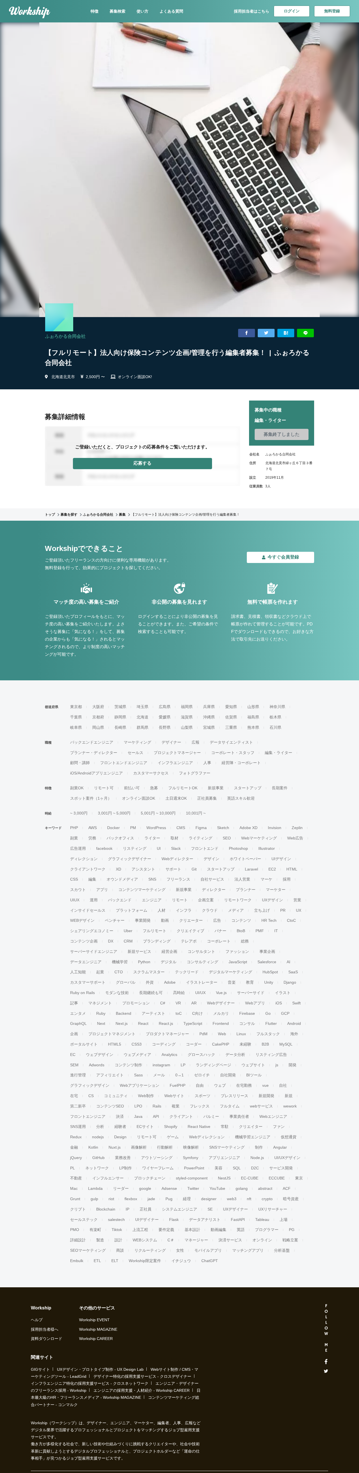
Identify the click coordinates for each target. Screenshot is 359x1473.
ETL (97, 1260)
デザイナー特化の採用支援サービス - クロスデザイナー (142, 1376)
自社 (283, 1085)
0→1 (179, 1075)
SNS (152, 879)
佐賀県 (231, 717)
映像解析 (191, 1147)
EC (72, 1054)
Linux (241, 1034)
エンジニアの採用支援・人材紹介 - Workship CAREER (141, 1390)
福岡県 (187, 706)
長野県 (165, 727)
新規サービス (139, 951)
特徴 (94, 11)
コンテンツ (241, 920)
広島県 (165, 706)
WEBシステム (145, 1240)
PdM (203, 1034)
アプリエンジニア (224, 1157)
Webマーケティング (259, 838)
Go (268, 1013)
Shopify (170, 1126)
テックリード (187, 972)
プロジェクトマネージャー (177, 752)
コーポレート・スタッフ (232, 752)
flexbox (131, 1199)
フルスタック (268, 1034)
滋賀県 (187, 717)
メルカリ (221, 1013)
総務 (245, 941)
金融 (74, 1147)
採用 (287, 879)
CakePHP (220, 1044)
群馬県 (142, 727)
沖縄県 (209, 717)
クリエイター (251, 1126)
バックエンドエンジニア (91, 742)
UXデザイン (272, 900)
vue (265, 1085)
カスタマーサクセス (151, 773)
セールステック (84, 1219)
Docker (113, 827)
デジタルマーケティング (230, 972)
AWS (92, 827)
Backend (123, 1013)
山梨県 (187, 727)
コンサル (247, 1023)
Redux (76, 1137)
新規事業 (216, 788)
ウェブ (220, 1085)
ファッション (237, 951)
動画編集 (218, 1229)
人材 (161, 910)
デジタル (168, 962)
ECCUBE (277, 1178)
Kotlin (93, 1147)
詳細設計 (78, 1240)
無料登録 (332, 11)
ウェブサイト (253, 1065)
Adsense (169, 1188)
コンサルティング (202, 962)
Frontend (221, 1023)
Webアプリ (255, 1003)
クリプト (78, 1209)
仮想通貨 (288, 1137)
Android (294, 1023)
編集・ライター (278, 752)
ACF (287, 1188)
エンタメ (78, 1013)
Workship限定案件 (145, 1260)
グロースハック (201, 1054)
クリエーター (191, 920)
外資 (150, 982)
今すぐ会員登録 (283, 557)
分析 (100, 1126)
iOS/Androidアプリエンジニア (96, 773)
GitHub (98, 1157)
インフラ (184, 910)
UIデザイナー (147, 1219)
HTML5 (114, 1044)
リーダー (121, 1188)
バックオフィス (120, 838)
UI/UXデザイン (287, 1157)
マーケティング (137, 742)
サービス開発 (281, 1168)
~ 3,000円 (79, 813)
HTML (291, 869)
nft (249, 1199)
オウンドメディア (122, 879)
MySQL (286, 1044)
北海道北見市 (63, 376)
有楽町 (95, 1229)
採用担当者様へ (44, 1329)
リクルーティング (150, 1250)
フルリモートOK (182, 788)
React (143, 1023)
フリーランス (178, 879)
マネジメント (100, 1003)
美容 (218, 1168)
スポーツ (202, 1095)
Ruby (100, 1013)
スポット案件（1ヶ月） (91, 798)
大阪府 (98, 706)
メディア (236, 910)
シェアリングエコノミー (91, 931)
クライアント (181, 1116)
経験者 (120, 1126)
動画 (165, 920)
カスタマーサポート (87, 982)
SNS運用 (78, 1126)
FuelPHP (177, 1085)
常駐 (225, 1126)
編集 (92, 879)
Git (194, 869)
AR (194, 1003)
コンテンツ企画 (84, 941)
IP (127, 1209)
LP (183, 1065)
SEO (227, 838)
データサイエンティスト (231, 742)
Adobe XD (248, 827)
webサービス (261, 1106)
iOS (278, 1003)
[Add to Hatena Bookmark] (285, 333)
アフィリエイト (110, 1075)
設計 (118, 1240)
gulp (94, 1199)
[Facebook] (326, 1362)
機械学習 (120, 962)
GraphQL (78, 1023)
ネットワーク (97, 1168)
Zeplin (297, 827)
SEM (74, 1065)
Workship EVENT (94, 1320)
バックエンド (120, 900)
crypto (267, 1199)
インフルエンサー (108, 1178)
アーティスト (153, 1013)
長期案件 (279, 788)
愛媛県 (165, 717)
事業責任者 (239, 1116)
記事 (74, 1003)
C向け (197, 1013)
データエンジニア (86, 962)
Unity (268, 982)
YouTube (217, 1188)
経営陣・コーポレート (241, 762)
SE (210, 1209)
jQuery (76, 1157)
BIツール (254, 1075)
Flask (174, 1219)
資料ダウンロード (46, 1338)
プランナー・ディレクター (93, 752)
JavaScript (238, 962)
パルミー (211, 1116)
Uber (128, 931)
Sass (138, 1075)
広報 (195, 742)
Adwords (96, 1065)
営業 (297, 900)
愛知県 (231, 706)
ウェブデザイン (99, 1054)
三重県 (231, 727)
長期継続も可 (151, 992)
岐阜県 (76, 727)
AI (288, 962)
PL (72, 1168)
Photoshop (238, 848)
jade (151, 1199)
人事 (207, 762)
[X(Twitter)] (326, 1371)
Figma (201, 827)
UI (159, 848)
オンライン (262, 1240)
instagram (161, 1065)
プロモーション (136, 1003)
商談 (120, 1250)
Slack (176, 848)
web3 (231, 1199)
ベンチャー (115, 920)
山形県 (253, 706)
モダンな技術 (117, 992)
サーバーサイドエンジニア (93, 951)
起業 (100, 972)
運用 (94, 900)
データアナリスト (204, 1219)
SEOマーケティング (88, 1250)
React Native (199, 1126)
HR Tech (269, 920)
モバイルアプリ (208, 1250)
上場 (283, 1219)
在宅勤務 (244, 1085)
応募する (142, 463)
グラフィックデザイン (89, 1085)
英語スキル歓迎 (241, 798)
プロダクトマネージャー (167, 1034)
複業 (176, 1106)
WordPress (156, 827)
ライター (152, 838)
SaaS (293, 972)
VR (178, 1003)
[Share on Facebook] (246, 333)
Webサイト (174, 1095)
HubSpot (270, 972)
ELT (114, 1260)
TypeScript (192, 1023)
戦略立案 (290, 1240)
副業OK (77, 788)
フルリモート (154, 931)
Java (138, 1116)
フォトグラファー (194, 773)
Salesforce (266, 962)
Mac (74, 1188)
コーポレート (219, 941)
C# (162, 1003)
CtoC (291, 920)
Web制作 (146, 1095)
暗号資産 (291, 1199)
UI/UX (200, 992)
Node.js (257, 1157)
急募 (154, 788)
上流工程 (140, 1229)
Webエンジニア (273, 1116)
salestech (116, 1219)
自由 (200, 1085)
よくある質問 (171, 11)
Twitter (193, 1188)
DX (110, 941)
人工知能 (78, 972)
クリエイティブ (190, 931)
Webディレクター (177, 859)
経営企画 (169, 951)
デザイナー (171, 742)
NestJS (224, 1178)
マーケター (276, 889)
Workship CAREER (96, 1338)
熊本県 (253, 727)
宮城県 (209, 727)
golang (242, 1188)
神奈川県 (277, 706)
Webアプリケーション (139, 1085)
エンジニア (152, 900)
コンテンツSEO (110, 1106)
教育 (250, 982)
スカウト (78, 889)
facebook (104, 848)
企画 (74, 1034)
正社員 (145, 1209)
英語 (241, 1229)
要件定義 (166, 1229)
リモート (180, 900)
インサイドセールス (87, 910)
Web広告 (295, 838)
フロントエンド (204, 848)
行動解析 (165, 1147)
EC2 (272, 869)
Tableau (262, 1219)
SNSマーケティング (227, 1147)
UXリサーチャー (272, 1209)
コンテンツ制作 (128, 1065)
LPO (138, 1106)
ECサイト (145, 1126)
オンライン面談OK (138, 798)
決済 (120, 1116)
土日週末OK (176, 798)
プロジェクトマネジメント (111, 1034)
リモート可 (104, 788)
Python (144, 962)
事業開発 (143, 920)
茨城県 (120, 706)
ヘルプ (37, 1320)
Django (290, 982)
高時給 (179, 992)
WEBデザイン (82, 920)
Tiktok (117, 1229)
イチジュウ (181, 1260)
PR (283, 910)
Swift (296, 1003)
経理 (187, 1199)
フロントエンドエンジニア (123, 762)
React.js (166, 1023)
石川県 (275, 727)
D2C (255, 1168)
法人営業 (242, 879)
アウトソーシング (156, 1157)
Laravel (251, 869)
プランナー (246, 889)
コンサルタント (201, 951)
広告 (217, 920)
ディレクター (213, 889)
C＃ (170, 1240)
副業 (74, 838)
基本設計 (192, 1229)
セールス (135, 752)
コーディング (164, 1044)
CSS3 (137, 1044)
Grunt (75, 1199)
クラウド (210, 910)
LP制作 (125, 1168)
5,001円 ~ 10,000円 (158, 813)
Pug (168, 1199)
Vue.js (221, 992)
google (145, 1188)
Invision (274, 827)
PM (133, 827)
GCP (285, 1013)
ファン (279, 1126)
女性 (180, 1250)
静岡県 (120, 717)
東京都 (76, 706)
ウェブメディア (137, 1054)
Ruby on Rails (82, 992)
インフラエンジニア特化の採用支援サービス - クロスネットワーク (89, 1383)
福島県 (253, 717)
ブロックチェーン (149, 1178)
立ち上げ (262, 910)
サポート (173, 869)
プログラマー (267, 1229)
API (156, 1116)
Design (120, 1137)
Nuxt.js (115, 1147)
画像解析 (139, 1147)
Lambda (95, 1188)
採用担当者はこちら (251, 11)
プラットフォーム (131, 910)
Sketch (223, 827)
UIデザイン (281, 859)
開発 (292, 1065)
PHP (74, 827)
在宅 (74, 1095)
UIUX (74, 900)
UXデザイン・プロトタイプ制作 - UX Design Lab (100, 1369)
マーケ (266, 879)
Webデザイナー (221, 1003)
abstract (265, 1188)
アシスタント (143, 869)
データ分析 (235, 1054)
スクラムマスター (149, 972)
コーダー (194, 1044)
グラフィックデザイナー (129, 859)
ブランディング (157, 941)
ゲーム (173, 1137)
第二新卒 (78, 1106)
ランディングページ (213, 1065)
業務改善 (123, 1157)
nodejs (98, 1137)
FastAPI (238, 1219)
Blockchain (105, 1209)
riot (111, 1199)
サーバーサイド (250, 992)
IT (276, 931)
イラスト (283, 992)
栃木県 (275, 717)
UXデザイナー (235, 1209)
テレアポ (189, 941)
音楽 (232, 982)
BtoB (241, 931)
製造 (100, 1240)
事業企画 (267, 951)
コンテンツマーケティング (141, 889)
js (276, 1065)
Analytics (169, 1054)
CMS (180, 827)
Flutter (271, 1023)
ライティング (200, 838)
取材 (174, 838)
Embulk (76, 1260)
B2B (265, 1044)
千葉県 (76, 717)
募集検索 (117, 11)
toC (179, 1013)
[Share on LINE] (305, 333)
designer (209, 1199)
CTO (118, 972)
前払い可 (132, 788)
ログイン (292, 11)
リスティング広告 (271, 1054)
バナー (220, 931)
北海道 (142, 717)
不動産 (76, 1178)
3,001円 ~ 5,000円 (114, 813)
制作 (259, 1147)
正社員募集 (207, 798)
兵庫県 (209, 706)
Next (101, 1023)
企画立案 (206, 900)
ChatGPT (209, 1260)
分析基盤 (282, 1250)
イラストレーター (201, 982)
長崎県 (120, 727)
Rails (157, 1106)
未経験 (245, 1044)
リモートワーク (238, 900)
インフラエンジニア (175, 762)
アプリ (102, 889)
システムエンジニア (179, 1209)
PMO (74, 1229)
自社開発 (228, 1075)
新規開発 (266, 1095)
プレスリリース (234, 1095)
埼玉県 (142, 706)
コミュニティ (116, 1095)
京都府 (98, 717)
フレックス (200, 1106)
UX (298, 910)
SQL (237, 1168)
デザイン (211, 859)
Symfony (190, 1157)
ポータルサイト (84, 1044)
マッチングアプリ (248, 1250)
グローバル (125, 982)
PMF (260, 931)
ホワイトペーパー (245, 859)
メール (159, 1075)
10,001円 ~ (196, 813)
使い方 (142, 11)
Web (222, 1034)
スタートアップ (247, 788)
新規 (289, 1095)
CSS (74, 879)
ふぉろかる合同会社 (65, 336)
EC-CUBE (249, 1178)
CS (91, 1095)
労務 (92, 838)
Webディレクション (207, 1137)
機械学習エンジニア (252, 1137)
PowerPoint (194, 1168)
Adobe (170, 982)
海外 (294, 1034)
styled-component (192, 1178)
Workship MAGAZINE (98, 1329)
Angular (280, 1147)
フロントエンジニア (87, 1116)
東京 (299, 1178)
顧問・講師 (80, 762)
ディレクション (84, 859)
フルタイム (230, 1106)
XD (118, 869)
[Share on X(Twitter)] (266, 333)
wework (290, 1106)
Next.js (122, 1023)
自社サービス (212, 879)
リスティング (134, 848)
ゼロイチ (202, 1075)
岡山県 (98, 727)
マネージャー (196, 1240)
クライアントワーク (87, 869)
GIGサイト (40, 1369)
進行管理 (78, 1075)
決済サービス (230, 1240)
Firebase (247, 1013)
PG (291, 1229)
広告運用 (78, 848)
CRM (128, 941)
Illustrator (266, 848)
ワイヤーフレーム (158, 1168)
